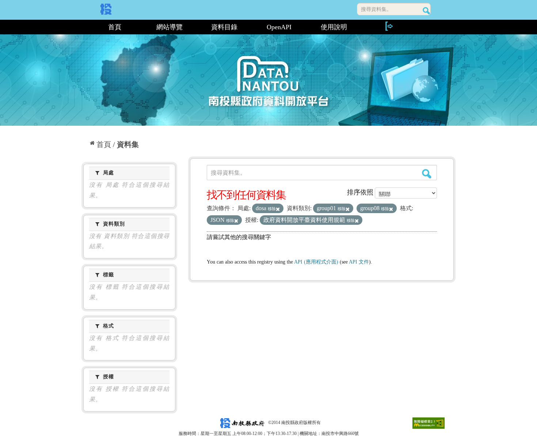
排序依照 (360, 192)
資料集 (128, 144)
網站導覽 (169, 27)
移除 (272, 209)
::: (84, 27)
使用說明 (334, 27)
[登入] (388, 26)
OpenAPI (279, 27)
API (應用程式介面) (316, 262)
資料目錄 (224, 27)
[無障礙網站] (428, 422)
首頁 (114, 27)
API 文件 (359, 262)
